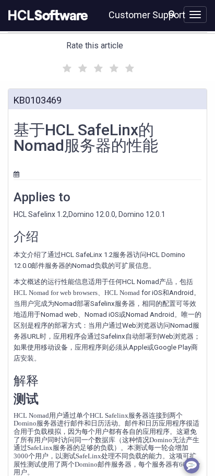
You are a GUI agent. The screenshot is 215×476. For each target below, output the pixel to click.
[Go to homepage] (46, 15)
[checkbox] (65, 65)
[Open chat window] (191, 465)
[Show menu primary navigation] (195, 14)
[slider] (97, 66)
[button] (171, 13)
